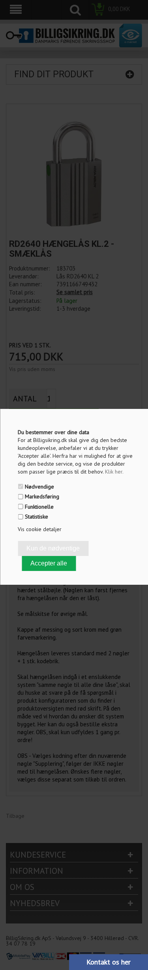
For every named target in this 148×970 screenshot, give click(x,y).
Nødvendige (39, 486)
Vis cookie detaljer (40, 529)
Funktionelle (39, 506)
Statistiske (36, 516)
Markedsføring (42, 496)
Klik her (114, 471)
